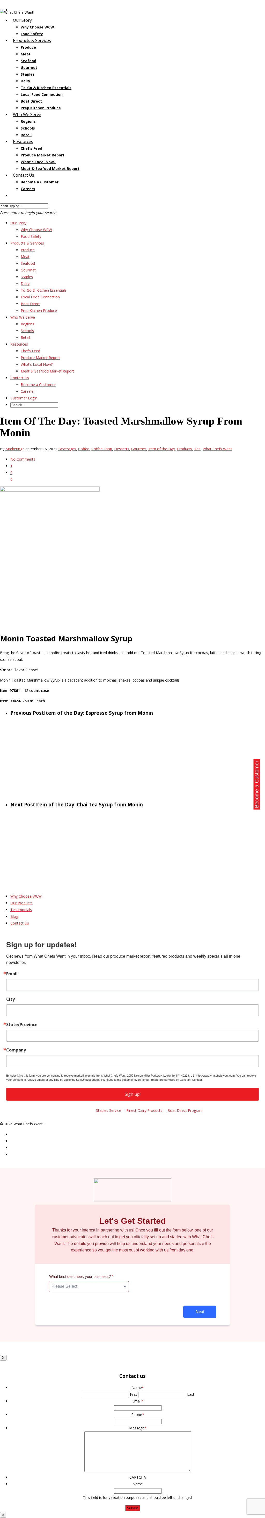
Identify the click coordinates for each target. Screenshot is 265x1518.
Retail (25, 337)
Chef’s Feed (31, 148)
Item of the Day (161, 448)
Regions (28, 121)
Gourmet (29, 67)
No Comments (22, 459)
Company (16, 1050)
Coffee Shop (101, 448)
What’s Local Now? (38, 161)
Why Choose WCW (37, 27)
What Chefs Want (217, 448)
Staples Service (108, 1110)
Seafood (28, 60)
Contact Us (19, 377)
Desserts (121, 448)
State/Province (22, 1024)
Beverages (67, 448)
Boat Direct (31, 101)
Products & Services (27, 243)
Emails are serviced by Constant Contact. (176, 1079)
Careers (27, 391)
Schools (28, 128)
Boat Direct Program (185, 1110)
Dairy (25, 80)
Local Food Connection (42, 94)
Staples (28, 74)
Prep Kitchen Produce (39, 310)
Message (137, 1428)
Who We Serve (22, 317)
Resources (19, 344)
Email (12, 974)
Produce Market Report (42, 155)
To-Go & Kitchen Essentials (46, 87)
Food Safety (31, 236)
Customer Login (28, 195)
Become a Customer (39, 182)
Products (184, 448)
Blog (14, 916)
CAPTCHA (137, 1477)
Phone (137, 1414)
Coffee (83, 448)
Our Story (18, 222)
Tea (197, 448)
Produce (28, 47)
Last (190, 1394)
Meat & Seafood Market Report (50, 168)
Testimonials (21, 909)
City (10, 999)
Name (137, 1387)
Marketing (13, 448)
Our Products (21, 902)
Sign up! (132, 1094)
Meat (26, 54)
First (133, 1394)
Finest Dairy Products (144, 1110)
